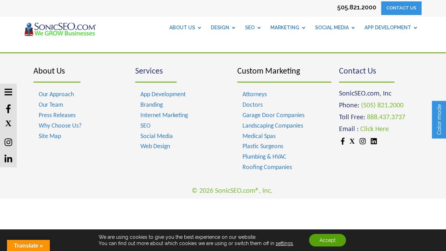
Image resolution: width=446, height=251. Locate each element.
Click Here (374, 129)
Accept (328, 240)
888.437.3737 (386, 117)
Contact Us (401, 7)
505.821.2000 (356, 7)
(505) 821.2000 (382, 105)
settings (284, 243)
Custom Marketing (268, 71)
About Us (49, 71)
